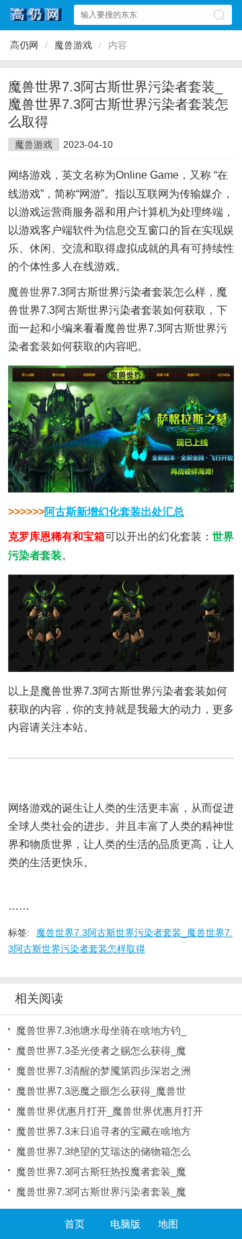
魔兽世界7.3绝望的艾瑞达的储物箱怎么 (103, 1151)
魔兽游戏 (73, 45)
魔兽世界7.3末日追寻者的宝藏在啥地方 (103, 1131)
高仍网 (24, 45)
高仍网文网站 (36, 14)
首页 (75, 1224)
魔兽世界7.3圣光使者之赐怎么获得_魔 (101, 1050)
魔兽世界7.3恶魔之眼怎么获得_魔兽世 (101, 1091)
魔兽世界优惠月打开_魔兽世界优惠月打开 (109, 1111)
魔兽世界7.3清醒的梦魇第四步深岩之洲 (103, 1070)
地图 (168, 1224)
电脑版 (125, 1224)
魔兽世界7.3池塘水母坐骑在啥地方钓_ (101, 1030)
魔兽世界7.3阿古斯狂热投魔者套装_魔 (101, 1171)
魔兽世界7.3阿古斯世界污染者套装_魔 (101, 1191)
